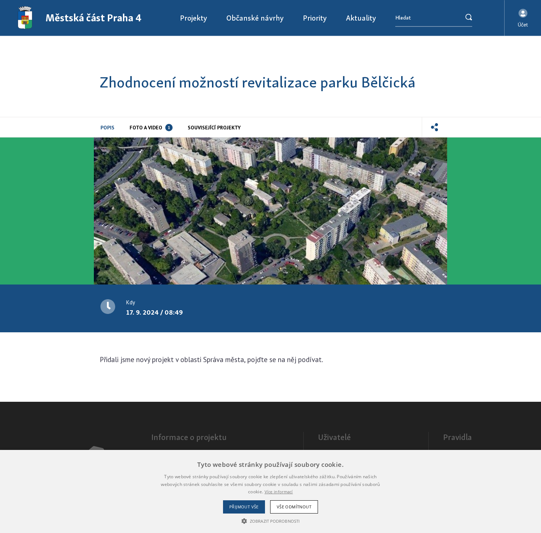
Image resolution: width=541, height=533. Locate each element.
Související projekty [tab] (214, 127)
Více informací (279, 491)
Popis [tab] (107, 127)
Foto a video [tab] (150, 127)
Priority (315, 18)
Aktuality (361, 18)
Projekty (193, 18)
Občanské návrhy (255, 18)
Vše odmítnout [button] (294, 506)
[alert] (270, 491)
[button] (523, 18)
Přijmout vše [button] (244, 506)
